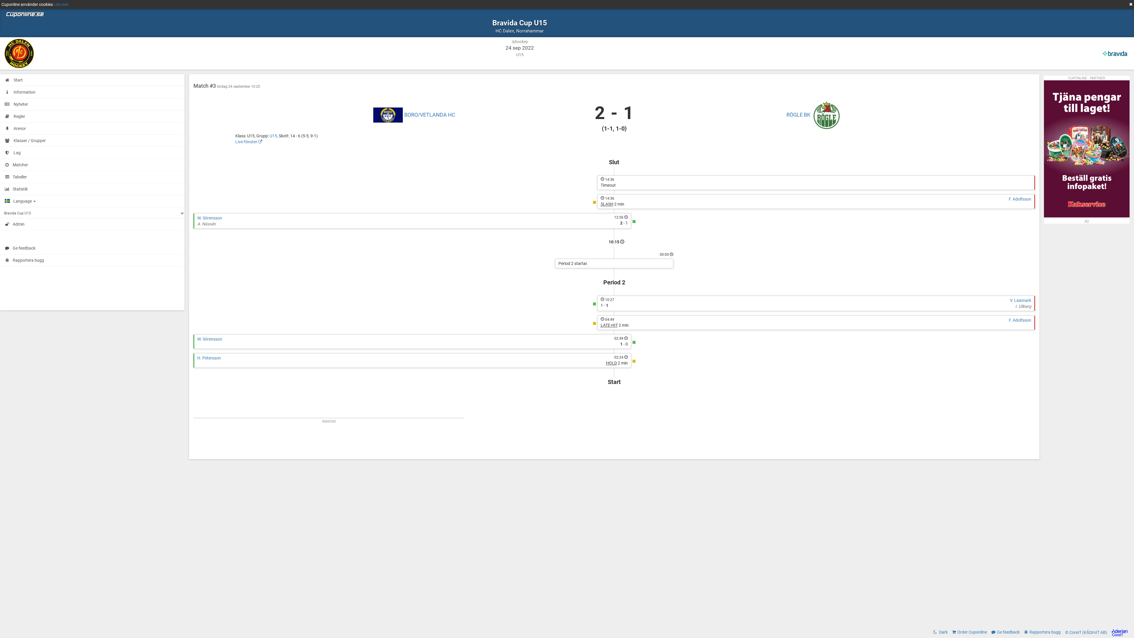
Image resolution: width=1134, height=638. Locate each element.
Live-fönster (246, 141)
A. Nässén (206, 224)
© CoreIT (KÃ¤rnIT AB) (1086, 632)
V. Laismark (1020, 300)
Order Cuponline (972, 632)
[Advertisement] (614, 438)
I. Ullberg (1023, 306)
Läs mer (61, 4)
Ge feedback (24, 248)
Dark (943, 632)
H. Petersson (209, 358)
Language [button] (23, 201)
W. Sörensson (209, 218)
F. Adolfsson (1020, 199)
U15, (274, 136)
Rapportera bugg (28, 260)
